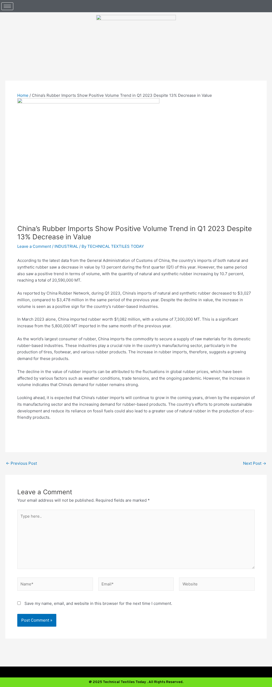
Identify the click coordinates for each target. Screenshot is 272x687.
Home (22, 95)
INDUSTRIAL (66, 246)
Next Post (254, 463)
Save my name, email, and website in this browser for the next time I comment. (98, 603)
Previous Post (21, 463)
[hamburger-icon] (7, 6)
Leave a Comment (34, 246)
